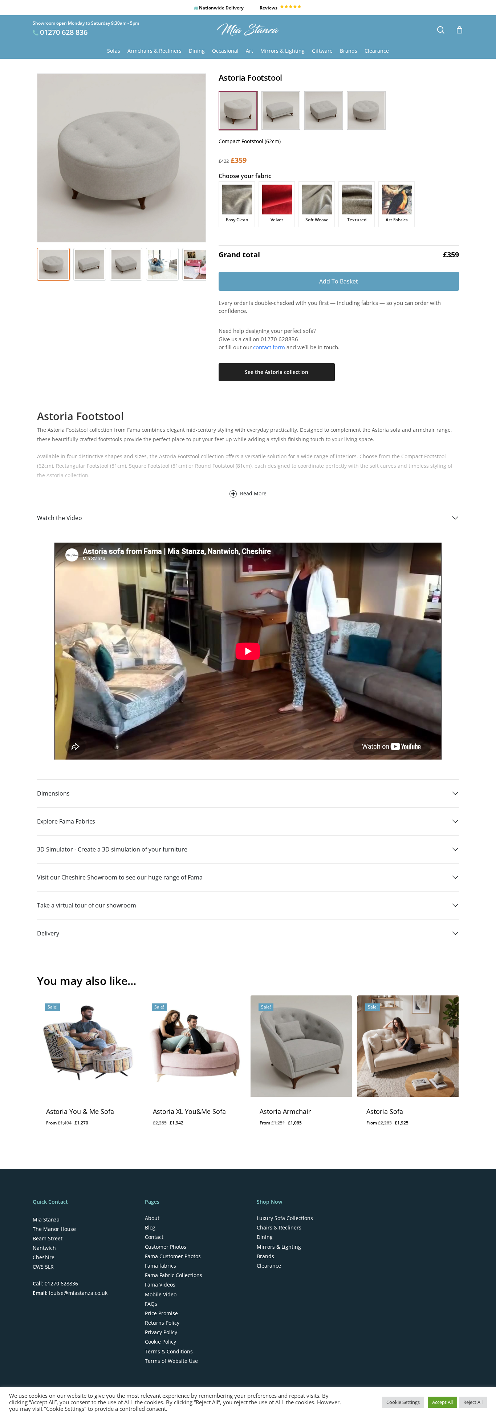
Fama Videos (160, 1284)
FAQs (151, 1304)
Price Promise (161, 1313)
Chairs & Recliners (279, 1227)
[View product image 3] (126, 264)
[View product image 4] (162, 264)
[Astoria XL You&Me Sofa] (194, 1046)
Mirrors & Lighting (279, 1247)
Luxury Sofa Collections (285, 1218)
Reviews (269, 8)
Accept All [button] (442, 1402)
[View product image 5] (198, 264)
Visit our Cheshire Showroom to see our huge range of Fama (120, 877)
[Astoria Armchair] (301, 1046)
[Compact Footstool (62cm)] (238, 110)
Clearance (269, 1266)
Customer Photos (165, 1247)
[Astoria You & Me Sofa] (87, 1046)
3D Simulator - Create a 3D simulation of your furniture (112, 849)
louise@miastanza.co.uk (77, 1292)
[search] (440, 30)
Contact (154, 1237)
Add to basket (338, 281)
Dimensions (53, 793)
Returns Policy (162, 1323)
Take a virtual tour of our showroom (86, 905)
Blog (150, 1227)
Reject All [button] (473, 1402)
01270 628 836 (64, 32)
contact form (269, 347)
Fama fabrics (160, 1266)
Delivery (48, 933)
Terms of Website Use (171, 1361)
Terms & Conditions (169, 1351)
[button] (238, 110)
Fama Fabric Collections (173, 1275)
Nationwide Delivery (221, 8)
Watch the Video (59, 518)
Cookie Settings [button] (403, 1402)
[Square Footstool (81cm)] (323, 110)
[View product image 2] (89, 264)
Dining (265, 1237)
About (152, 1218)
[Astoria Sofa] (408, 1046)
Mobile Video (160, 1294)
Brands (265, 1256)
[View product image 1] (53, 264)
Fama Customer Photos (173, 1256)
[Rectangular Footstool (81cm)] (281, 110)
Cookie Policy (160, 1341)
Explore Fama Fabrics (66, 821)
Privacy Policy (161, 1332)
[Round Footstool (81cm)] (366, 110)
